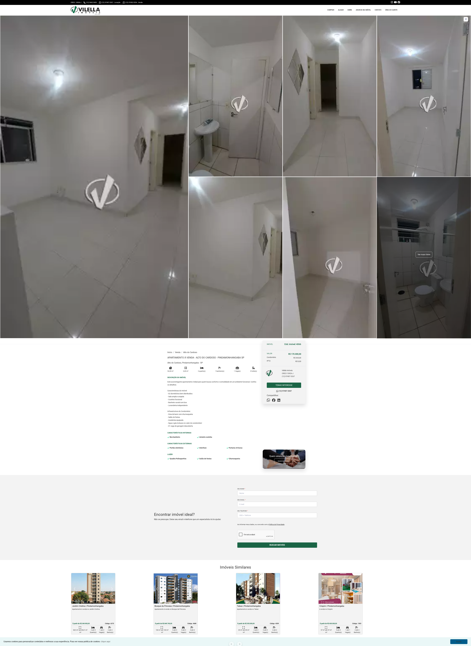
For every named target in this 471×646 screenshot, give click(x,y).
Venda (177, 352)
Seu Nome (241, 489)
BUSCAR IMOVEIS (277, 545)
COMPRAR (330, 10)
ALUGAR (341, 10)
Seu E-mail (241, 500)
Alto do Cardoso (190, 352)
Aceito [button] (459, 642)
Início (169, 352)
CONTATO (378, 10)
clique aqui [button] (105, 641)
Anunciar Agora (283, 461)
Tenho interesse (283, 385)
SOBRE (349, 10)
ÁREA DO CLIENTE (391, 10)
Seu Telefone (242, 511)
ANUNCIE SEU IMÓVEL (363, 10)
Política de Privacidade (276, 524)
